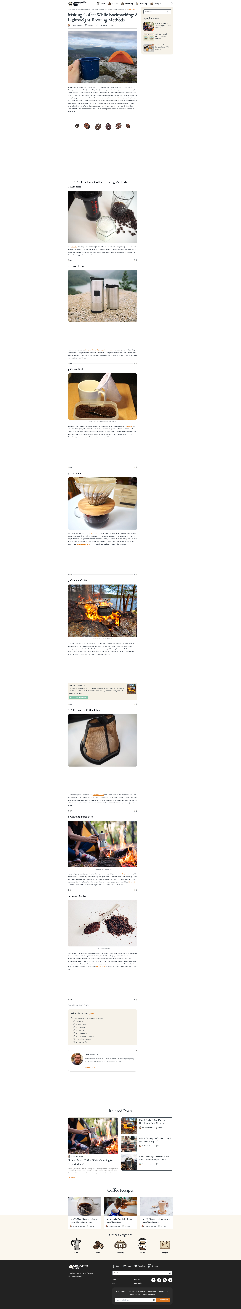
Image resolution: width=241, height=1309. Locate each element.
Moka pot (131, 882)
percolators (122, 874)
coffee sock (129, 426)
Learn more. (132, 9)
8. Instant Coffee (81, 1042)
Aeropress (74, 247)
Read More (90, 1067)
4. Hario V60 (80, 1030)
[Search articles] (168, 11)
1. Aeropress (80, 1021)
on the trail (119, 98)
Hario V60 (94, 533)
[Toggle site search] (172, 3)
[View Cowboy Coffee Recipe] (131, 689)
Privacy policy (137, 1283)
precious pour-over (83, 544)
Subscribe (163, 1300)
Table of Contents (82, 1013)
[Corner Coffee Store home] (78, 1266)
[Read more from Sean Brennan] (69, 25)
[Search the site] (169, 1273)
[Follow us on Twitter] (159, 1280)
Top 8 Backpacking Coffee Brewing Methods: (88, 1018)
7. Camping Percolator (83, 1039)
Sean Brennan (77, 25)
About (114, 1279)
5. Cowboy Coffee (81, 1033)
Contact (115, 1283)
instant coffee (101, 966)
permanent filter (98, 795)
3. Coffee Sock (80, 1027)
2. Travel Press (81, 1024)
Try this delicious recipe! (78, 697)
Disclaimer (136, 1279)
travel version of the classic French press (99, 350)
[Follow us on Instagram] (170, 1280)
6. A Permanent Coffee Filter (85, 1036)
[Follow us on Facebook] (153, 1280)
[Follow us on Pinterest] (165, 1280)
